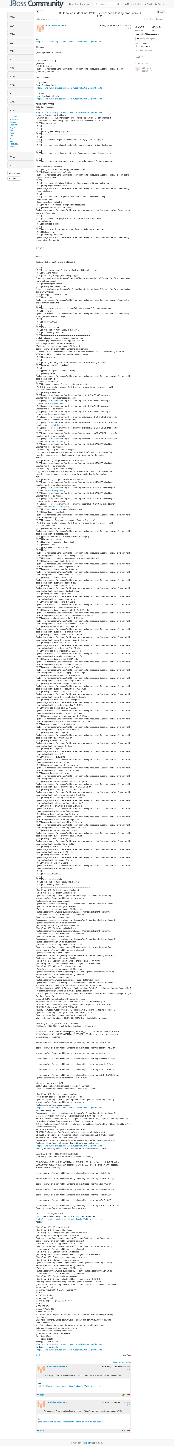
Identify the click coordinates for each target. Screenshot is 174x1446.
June (12, 132)
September (14, 124)
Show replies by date (122, 1362)
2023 (12, 42)
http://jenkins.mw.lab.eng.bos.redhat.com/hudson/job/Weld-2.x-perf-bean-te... (70, 41)
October (13, 122)
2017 (12, 93)
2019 (12, 76)
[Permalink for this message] (130, 28)
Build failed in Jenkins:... (46, 19)
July (11, 130)
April (11, 138)
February (14, 143)
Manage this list (134, 4)
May (11, 135)
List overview (15, 173)
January (13, 146)
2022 (12, 51)
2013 (12, 165)
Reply (40, 1355)
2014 (12, 157)
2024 (12, 34)
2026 (12, 17)
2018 (12, 85)
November (14, 119)
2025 (12, 25)
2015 (12, 110)
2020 (12, 68)
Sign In (149, 4)
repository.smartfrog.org (58, 441)
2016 (12, 101)
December (14, 116)
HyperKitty (86, 1442)
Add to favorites (145, 50)
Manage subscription (147, 38)
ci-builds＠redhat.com (56, 25)
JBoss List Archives (78, 4)
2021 (12, 59)
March (12, 141)
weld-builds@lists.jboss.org (147, 34)
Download (14, 178)
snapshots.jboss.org (56, 403)
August (13, 127)
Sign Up (160, 4)
